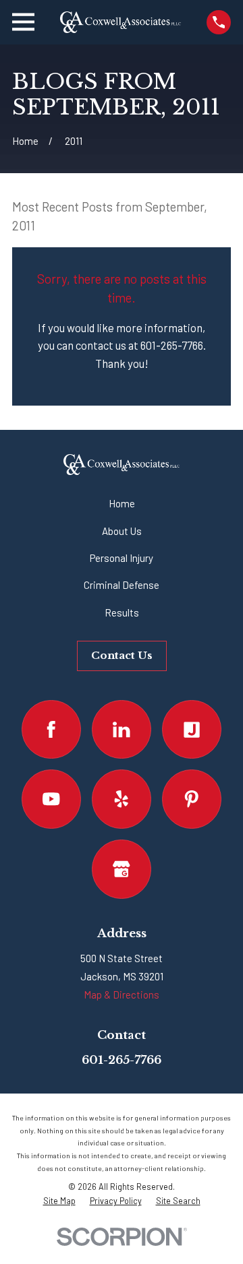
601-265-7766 (121, 1060)
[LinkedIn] (121, 729)
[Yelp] (121, 799)
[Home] (120, 22)
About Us (122, 531)
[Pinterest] (191, 799)
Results (122, 612)
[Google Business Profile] (121, 869)
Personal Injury (121, 558)
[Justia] (191, 729)
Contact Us (122, 655)
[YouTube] (51, 799)
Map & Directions (121, 994)
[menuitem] (59, 1200)
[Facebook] (51, 729)
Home (122, 503)
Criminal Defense (121, 585)
